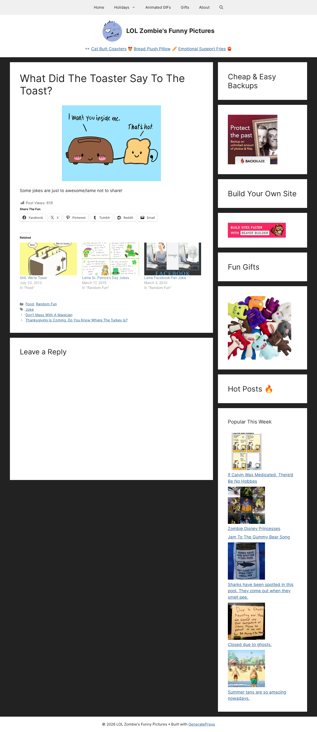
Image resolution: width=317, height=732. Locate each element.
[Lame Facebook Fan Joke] (172, 259)
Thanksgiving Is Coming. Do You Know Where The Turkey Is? (77, 320)
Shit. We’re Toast (33, 278)
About (204, 7)
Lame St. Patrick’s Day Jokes (105, 278)
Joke (30, 309)
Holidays (121, 7)
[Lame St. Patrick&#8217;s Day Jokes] (110, 259)
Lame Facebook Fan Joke (165, 278)
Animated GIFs (158, 7)
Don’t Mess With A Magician (49, 315)
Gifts (185, 7)
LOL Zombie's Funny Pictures (170, 30)
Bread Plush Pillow (152, 48)
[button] (221, 7)
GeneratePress (201, 724)
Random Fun (46, 304)
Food (30, 304)
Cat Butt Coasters (109, 48)
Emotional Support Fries (202, 48)
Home (99, 7)
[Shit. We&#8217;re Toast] (48, 259)
